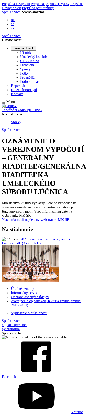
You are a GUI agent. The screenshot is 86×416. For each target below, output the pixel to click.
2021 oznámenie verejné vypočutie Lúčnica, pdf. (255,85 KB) (36, 241)
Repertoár (18, 86)
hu (13, 20)
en (12, 24)
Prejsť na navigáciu (16, 4)
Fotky (24, 73)
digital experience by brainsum (14, 327)
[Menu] (4, 103)
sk (12, 28)
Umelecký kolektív (34, 57)
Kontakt (17, 94)
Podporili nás (29, 81)
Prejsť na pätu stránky (38, 8)
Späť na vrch (12, 12)
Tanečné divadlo (23, 48)
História (26, 53)
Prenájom (27, 65)
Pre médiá (27, 77)
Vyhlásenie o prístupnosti (29, 313)
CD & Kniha (29, 61)
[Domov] (9, 106)
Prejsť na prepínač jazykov (50, 4)
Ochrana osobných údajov (30, 297)
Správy (25, 69)
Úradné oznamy (22, 289)
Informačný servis (24, 293)
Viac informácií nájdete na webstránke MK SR (35, 220)
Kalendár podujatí (24, 90)
